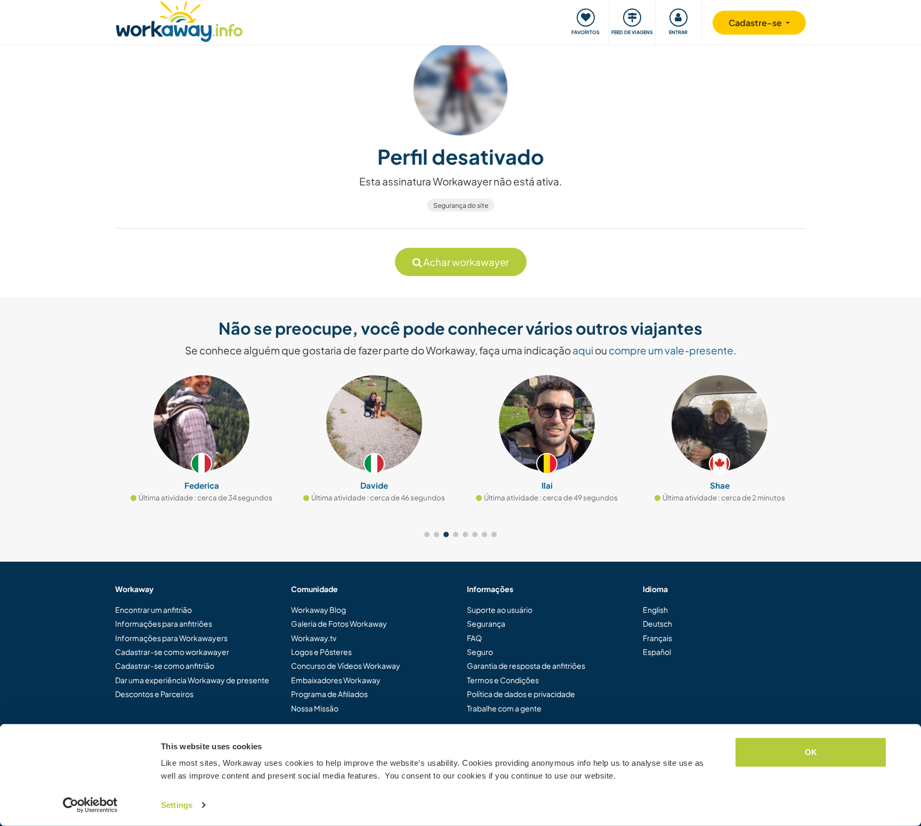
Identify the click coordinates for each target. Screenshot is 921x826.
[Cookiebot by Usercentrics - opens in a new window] (90, 805)
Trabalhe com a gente (504, 708)
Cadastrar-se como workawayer (172, 652)
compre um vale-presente (671, 350)
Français (657, 638)
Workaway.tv (313, 638)
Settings (176, 804)
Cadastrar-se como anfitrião (164, 665)
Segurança (486, 623)
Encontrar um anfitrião (153, 609)
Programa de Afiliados (329, 694)
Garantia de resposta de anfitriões (526, 665)
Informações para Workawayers (171, 638)
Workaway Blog (318, 609)
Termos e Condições (503, 680)
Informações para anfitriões (163, 623)
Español (657, 652)
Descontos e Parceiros (154, 694)
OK (811, 752)
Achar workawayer (465, 262)
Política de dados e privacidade (521, 694)
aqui (582, 350)
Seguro (480, 652)
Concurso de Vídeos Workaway (345, 665)
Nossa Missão (314, 708)
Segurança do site (460, 205)
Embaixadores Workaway (336, 680)
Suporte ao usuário (499, 609)
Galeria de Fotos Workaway (339, 623)
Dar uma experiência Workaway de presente (192, 680)
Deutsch (657, 623)
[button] (427, 534)
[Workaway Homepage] (179, 20)
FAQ (474, 638)
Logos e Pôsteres (321, 652)
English (655, 609)
